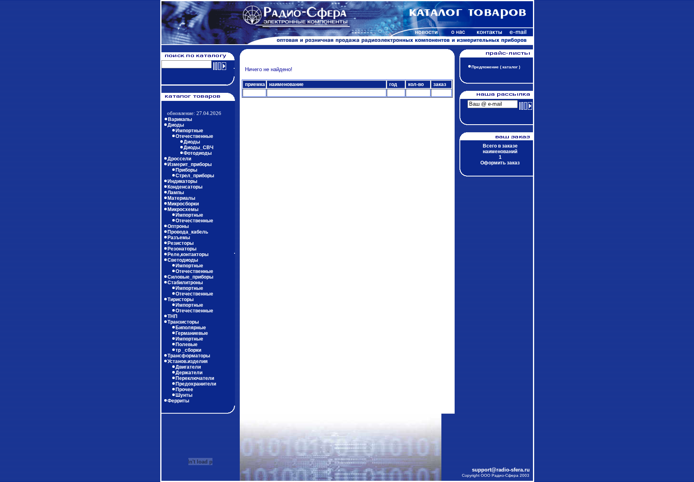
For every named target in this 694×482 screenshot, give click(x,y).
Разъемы (178, 237)
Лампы (175, 192)
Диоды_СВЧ (198, 147)
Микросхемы (182, 209)
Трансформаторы (188, 356)
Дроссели (179, 159)
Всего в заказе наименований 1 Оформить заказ (500, 154)
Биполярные (191, 327)
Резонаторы (181, 249)
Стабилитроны (185, 282)
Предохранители (196, 384)
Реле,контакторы (187, 254)
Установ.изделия (187, 361)
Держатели (189, 372)
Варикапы (180, 119)
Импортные (189, 130)
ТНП (172, 316)
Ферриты (178, 401)
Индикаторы (182, 181)
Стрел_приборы (195, 175)
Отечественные (194, 136)
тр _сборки (188, 350)
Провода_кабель (187, 232)
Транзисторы (183, 322)
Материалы (181, 198)
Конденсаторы (184, 187)
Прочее (184, 389)
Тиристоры (180, 299)
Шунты (184, 395)
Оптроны (178, 226)
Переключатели (195, 378)
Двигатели (188, 367)
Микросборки (183, 204)
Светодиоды (182, 260)
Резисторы (180, 243)
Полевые (187, 344)
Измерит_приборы (189, 164)
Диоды (175, 125)
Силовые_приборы (190, 277)
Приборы (186, 170)
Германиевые (192, 333)
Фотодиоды (198, 153)
